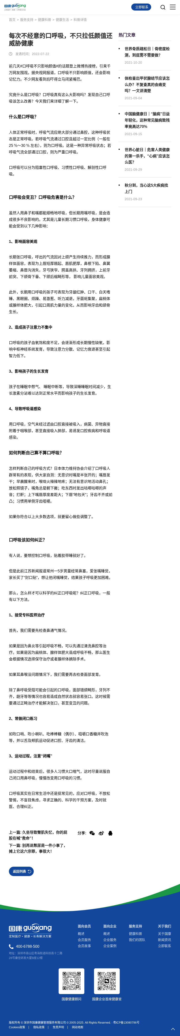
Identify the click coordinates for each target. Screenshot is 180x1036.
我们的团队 (137, 940)
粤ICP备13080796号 (126, 1022)
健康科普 (44, 20)
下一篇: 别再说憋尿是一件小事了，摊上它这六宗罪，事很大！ (38, 848)
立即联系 (164, 946)
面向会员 (84, 926)
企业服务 (109, 940)
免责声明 (58, 1027)
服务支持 (26, 20)
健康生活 (62, 20)
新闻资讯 (164, 940)
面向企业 (109, 926)
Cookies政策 (17, 1027)
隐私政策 (39, 1027)
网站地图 (77, 1027)
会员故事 (84, 946)
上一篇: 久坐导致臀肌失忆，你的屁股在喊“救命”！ (38, 835)
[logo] (15, 7)
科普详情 (80, 20)
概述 (81, 934)
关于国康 (164, 934)
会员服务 (84, 940)
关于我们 (164, 926)
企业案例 (109, 946)
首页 (12, 20)
